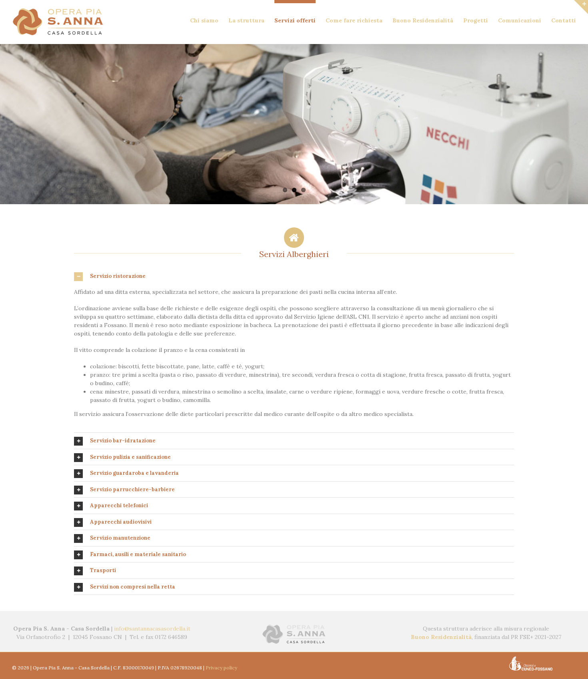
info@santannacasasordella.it (152, 628)
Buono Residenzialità (441, 637)
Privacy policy (221, 668)
